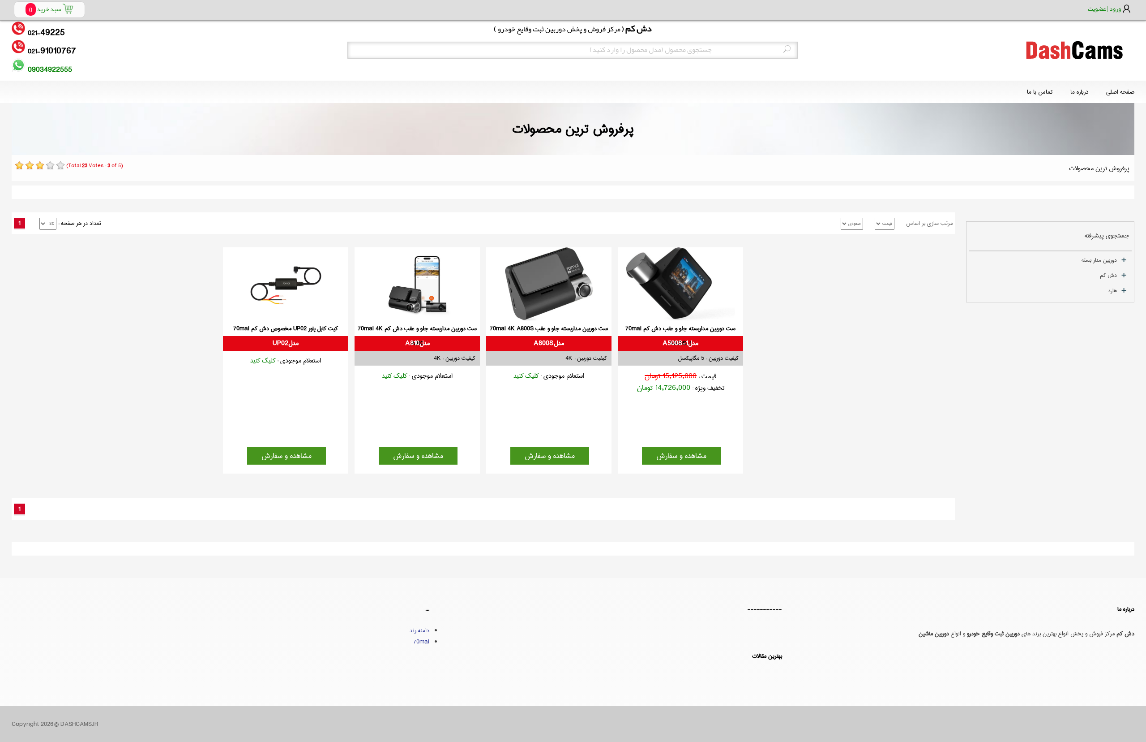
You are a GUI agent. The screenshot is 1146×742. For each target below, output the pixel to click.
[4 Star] (50, 165)
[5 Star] (60, 165)
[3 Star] (39, 165)
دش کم (1108, 275)
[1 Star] (19, 165)
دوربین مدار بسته (1099, 260)
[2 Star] (29, 165)
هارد (1112, 290)
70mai (421, 641)
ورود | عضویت (1104, 8)
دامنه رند (419, 630)
